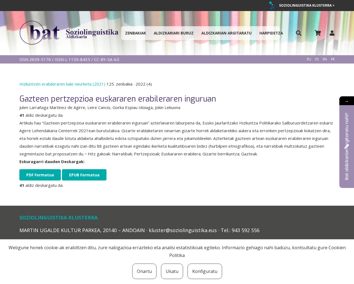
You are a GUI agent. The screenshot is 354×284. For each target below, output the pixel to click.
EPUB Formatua (84, 174)
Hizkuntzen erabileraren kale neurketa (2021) (62, 84)
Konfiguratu (204, 271)
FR (333, 59)
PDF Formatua (40, 174)
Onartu (144, 271)
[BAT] (68, 33)
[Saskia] (318, 33)
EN (325, 59)
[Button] (299, 33)
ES (317, 59)
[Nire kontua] (332, 33)
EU (309, 59)
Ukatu (172, 271)
